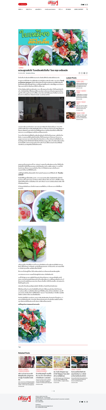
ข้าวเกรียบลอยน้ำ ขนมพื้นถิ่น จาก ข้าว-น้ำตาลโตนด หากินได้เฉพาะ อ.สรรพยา (43, 376)
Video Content (78, 9)
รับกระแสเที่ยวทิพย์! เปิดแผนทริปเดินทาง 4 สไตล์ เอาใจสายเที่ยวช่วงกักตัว (78, 374)
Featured (78, 90)
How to (28, 9)
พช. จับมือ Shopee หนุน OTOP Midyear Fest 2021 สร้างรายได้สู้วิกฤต (61, 374)
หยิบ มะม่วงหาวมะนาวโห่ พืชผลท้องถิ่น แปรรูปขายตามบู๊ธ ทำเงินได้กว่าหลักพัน (25, 377)
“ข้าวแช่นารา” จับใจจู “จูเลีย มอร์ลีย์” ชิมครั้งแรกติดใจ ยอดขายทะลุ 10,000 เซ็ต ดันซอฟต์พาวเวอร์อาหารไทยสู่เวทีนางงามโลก (81, 117)
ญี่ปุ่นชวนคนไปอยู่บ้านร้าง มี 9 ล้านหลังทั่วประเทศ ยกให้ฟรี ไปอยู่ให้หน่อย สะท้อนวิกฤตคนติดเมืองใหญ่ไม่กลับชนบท (82, 86)
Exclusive (78, 102)
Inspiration (84, 90)
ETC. (60, 9)
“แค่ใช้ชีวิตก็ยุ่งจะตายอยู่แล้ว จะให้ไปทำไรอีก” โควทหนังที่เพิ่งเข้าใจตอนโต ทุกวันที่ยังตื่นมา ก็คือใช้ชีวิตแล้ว (81, 96)
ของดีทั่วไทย (21, 67)
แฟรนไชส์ (37, 9)
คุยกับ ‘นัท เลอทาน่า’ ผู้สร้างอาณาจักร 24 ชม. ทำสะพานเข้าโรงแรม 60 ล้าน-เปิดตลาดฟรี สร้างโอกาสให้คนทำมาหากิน (82, 108)
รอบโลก (82, 81)
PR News (68, 9)
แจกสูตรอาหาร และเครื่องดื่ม (24, 371)
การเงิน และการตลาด (50, 9)
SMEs (19, 9)
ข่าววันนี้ (78, 81)
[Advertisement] (53, 19)
